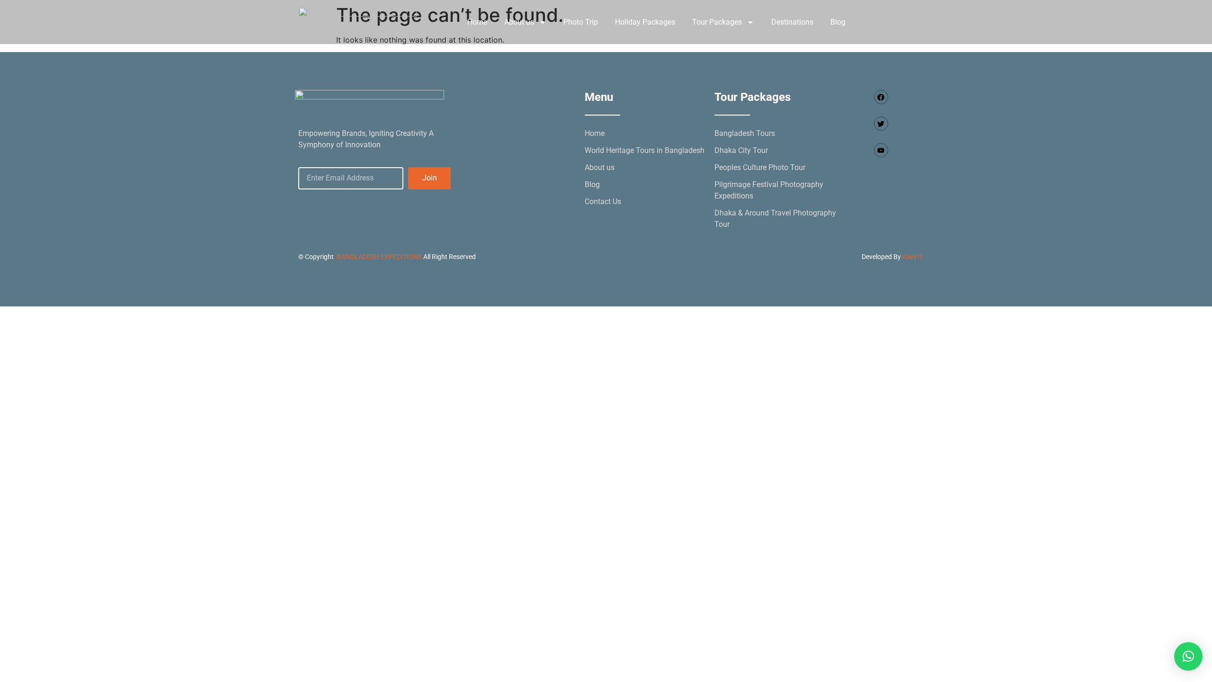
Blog (838, 22)
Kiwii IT (912, 256)
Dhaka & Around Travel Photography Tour (775, 218)
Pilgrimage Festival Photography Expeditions (768, 190)
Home (477, 22)
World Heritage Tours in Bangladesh (644, 150)
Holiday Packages (645, 22)
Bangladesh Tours (744, 133)
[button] (1188, 656)
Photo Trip (580, 22)
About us (519, 22)
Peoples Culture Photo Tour (759, 167)
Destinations (792, 22)
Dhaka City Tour (741, 150)
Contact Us (603, 201)
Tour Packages (717, 22)
